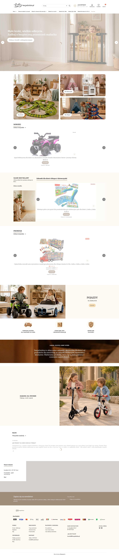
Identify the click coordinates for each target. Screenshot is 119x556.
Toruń (5, 477)
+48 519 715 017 (71, 534)
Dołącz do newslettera (75, 499)
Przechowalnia (32, 531)
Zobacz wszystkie (18, 127)
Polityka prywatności (16, 538)
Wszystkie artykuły (18, 435)
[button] (69, 6)
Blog (13, 541)
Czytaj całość (13, 451)
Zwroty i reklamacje (16, 528)
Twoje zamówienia (32, 528)
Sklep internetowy (59, 554)
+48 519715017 (81, 5)
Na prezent (20, 115)
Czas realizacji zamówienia (50, 531)
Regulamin (14, 529)
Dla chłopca (67, 115)
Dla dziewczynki (68, 91)
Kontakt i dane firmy (16, 539)
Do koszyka (45, 162)
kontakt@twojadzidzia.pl (73, 536)
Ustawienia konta (32, 529)
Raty (13, 531)
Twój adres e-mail (70, 496)
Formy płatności (48, 528)
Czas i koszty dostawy (49, 529)
